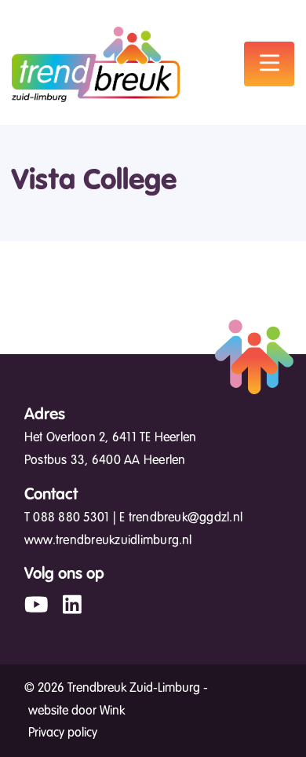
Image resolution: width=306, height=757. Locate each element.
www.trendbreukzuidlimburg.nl (108, 540)
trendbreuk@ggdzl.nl (186, 517)
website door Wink (76, 711)
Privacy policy (62, 733)
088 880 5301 (71, 517)
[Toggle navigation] (269, 64)
